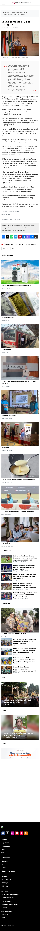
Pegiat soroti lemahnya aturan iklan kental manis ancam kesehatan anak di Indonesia (18, 478)
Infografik (5, 743)
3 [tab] (20, 708)
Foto (3, 677)
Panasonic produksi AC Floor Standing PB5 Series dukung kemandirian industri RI (18, 284)
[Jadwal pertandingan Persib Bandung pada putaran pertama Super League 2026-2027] (6, 559)
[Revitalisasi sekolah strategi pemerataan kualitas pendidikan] (20, 402)
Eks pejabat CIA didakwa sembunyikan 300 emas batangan (18, 316)
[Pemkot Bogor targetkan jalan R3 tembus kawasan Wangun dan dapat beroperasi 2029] (6, 651)
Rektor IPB (19, 244)
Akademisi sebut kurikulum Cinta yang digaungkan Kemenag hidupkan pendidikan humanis (18, 381)
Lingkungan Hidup (8, 871)
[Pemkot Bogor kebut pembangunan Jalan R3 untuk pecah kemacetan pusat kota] (6, 660)
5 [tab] (26, 708)
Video (3, 710)
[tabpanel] (20, 694)
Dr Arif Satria (31, 244)
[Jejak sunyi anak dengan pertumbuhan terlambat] (20, 434)
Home (7, 12)
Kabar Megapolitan (18, 12)
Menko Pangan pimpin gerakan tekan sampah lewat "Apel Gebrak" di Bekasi (24, 641)
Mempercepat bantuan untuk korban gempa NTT (17, 810)
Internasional (6, 879)
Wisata (4, 876)
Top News (5, 603)
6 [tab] (21, 741)
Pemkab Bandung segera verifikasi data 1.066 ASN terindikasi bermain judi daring (24, 585)
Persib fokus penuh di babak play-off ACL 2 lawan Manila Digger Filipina (24, 567)
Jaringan (4, 891)
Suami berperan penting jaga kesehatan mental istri (17, 542)
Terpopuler (6, 550)
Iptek (3, 864)
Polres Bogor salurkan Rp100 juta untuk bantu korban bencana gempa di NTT (19, 633)
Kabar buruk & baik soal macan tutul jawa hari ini (18, 734)
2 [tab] (17, 708)
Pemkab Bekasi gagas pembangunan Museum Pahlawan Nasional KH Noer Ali (24, 669)
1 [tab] (14, 708)
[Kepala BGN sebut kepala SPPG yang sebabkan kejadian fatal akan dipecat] (6, 577)
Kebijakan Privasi (7, 898)
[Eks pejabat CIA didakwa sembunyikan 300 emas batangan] (20, 304)
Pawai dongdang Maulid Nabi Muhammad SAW (17, 701)
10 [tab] (33, 741)
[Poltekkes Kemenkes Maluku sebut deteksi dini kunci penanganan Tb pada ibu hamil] (20, 498)
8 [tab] (27, 741)
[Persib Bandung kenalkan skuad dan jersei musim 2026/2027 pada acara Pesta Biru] (6, 595)
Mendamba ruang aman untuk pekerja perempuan (16, 348)
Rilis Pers (4, 886)
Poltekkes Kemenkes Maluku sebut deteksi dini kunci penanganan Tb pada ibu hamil (18, 510)
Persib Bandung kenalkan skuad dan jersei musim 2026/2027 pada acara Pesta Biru (25, 595)
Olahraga (4, 883)
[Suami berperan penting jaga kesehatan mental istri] (20, 529)
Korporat (4, 914)
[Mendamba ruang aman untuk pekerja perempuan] (20, 336)
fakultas (6, 248)
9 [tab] (30, 741)
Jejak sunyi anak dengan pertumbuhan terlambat (16, 446)
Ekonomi (4, 861)
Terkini (4, 839)
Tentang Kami (6, 901)
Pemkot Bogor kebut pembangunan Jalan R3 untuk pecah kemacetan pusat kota (24, 660)
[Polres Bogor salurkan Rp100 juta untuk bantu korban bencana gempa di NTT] (20, 620)
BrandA (4, 908)
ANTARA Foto (6, 911)
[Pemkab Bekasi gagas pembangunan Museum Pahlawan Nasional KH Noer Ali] (6, 670)
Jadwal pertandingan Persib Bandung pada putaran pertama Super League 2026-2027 (25, 558)
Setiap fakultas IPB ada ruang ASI (14, 15)
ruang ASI (9, 244)
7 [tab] (24, 741)
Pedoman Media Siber (9, 904)
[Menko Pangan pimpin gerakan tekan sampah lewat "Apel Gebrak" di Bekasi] (6, 642)
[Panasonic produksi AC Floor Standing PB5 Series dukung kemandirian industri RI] (20, 272)
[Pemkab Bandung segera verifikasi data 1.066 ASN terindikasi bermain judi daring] (6, 586)
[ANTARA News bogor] (22, 2)
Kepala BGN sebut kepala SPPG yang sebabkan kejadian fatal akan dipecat (24, 576)
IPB (13, 248)
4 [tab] (23, 708)
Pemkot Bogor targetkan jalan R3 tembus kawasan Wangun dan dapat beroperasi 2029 (24, 650)
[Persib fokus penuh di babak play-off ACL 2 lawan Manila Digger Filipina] (6, 568)
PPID (3, 918)
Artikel (3, 868)
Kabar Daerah (6, 858)
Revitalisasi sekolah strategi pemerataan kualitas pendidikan (17, 414)
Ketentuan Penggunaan (10, 894)
